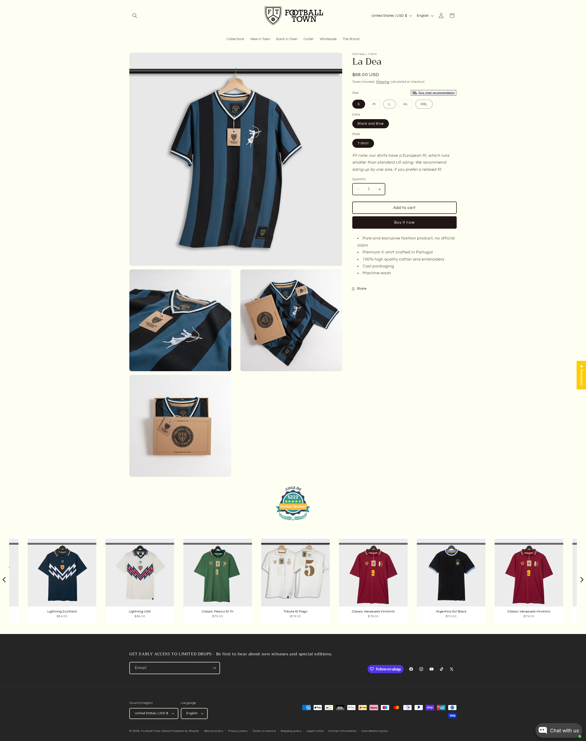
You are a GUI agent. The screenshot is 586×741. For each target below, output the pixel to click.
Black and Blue (371, 123)
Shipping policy (291, 731)
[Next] (581, 579)
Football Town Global (155, 731)
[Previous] (4, 579)
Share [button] (361, 288)
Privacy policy (238, 731)
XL (408, 105)
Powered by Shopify (185, 731)
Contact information (342, 731)
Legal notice (315, 731)
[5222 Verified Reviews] (293, 521)
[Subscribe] (214, 668)
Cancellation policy (374, 731)
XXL (424, 104)
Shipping (382, 81)
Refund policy (213, 731)
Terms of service (264, 731)
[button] (134, 15)
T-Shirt (363, 143)
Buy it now (404, 222)
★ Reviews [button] (581, 375)
